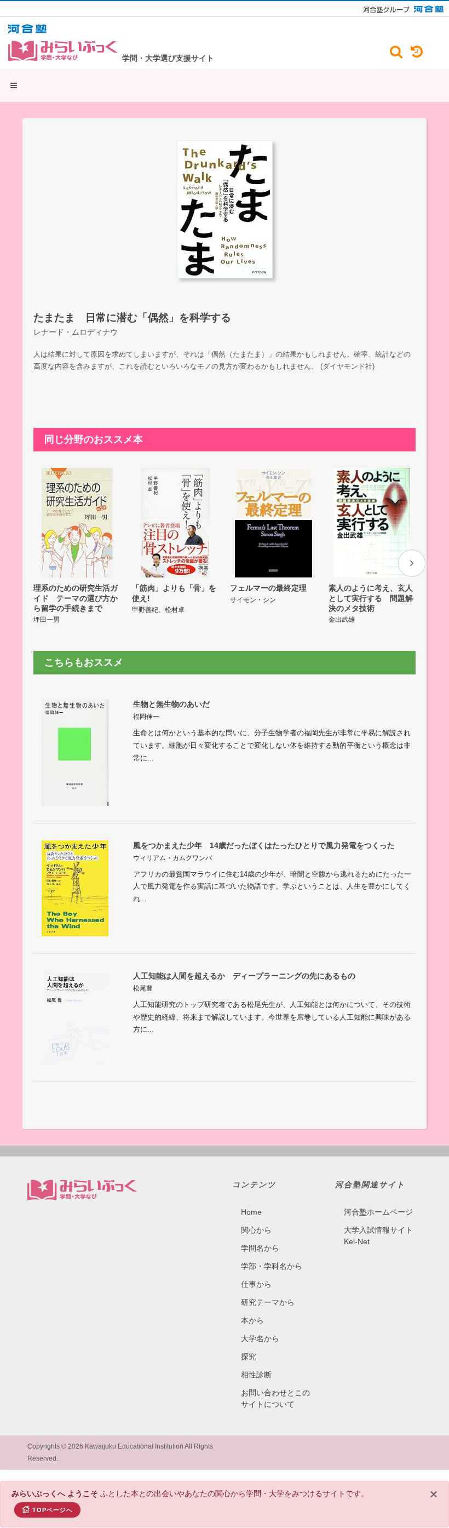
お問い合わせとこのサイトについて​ (275, 1398)
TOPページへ (52, 1510)
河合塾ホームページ (378, 1211)
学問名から (260, 1248)
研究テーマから (268, 1302)
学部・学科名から (271, 1266)
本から (252, 1320)
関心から (256, 1230)
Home (251, 1211)
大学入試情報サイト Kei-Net (378, 1236)
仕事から (256, 1284)
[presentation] (411, 563)
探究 (248, 1356)
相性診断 (256, 1374)
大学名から (260, 1338)
